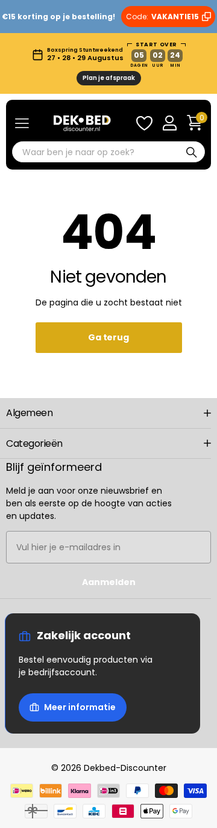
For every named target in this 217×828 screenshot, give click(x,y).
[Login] (169, 123)
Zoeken (191, 151)
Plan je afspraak (109, 77)
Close (108, 413)
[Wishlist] (144, 123)
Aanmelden (109, 582)
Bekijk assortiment (22, 123)
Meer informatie (80, 707)
